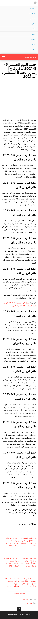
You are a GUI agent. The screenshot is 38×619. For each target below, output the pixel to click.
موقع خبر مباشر (30, 57)
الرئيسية (32, 8)
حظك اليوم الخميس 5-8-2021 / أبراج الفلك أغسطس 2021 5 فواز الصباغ (28, 562)
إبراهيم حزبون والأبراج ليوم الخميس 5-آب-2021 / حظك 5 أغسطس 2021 (11, 562)
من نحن (28, 614)
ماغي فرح (29, 603)
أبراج (33, 24)
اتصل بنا (22, 614)
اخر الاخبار (32, 13)
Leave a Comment (19, 594)
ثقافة (33, 29)
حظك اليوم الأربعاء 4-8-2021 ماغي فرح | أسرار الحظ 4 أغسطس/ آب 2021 (11, 582)
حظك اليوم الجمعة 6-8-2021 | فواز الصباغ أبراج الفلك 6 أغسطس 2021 (28, 542)
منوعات (33, 39)
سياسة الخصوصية (12, 614)
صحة (33, 44)
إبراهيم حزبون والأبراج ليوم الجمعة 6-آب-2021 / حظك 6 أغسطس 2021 (11, 542)
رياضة (33, 34)
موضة (33, 49)
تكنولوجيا (32, 18)
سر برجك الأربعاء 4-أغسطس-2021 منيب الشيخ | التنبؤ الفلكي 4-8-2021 (28, 582)
